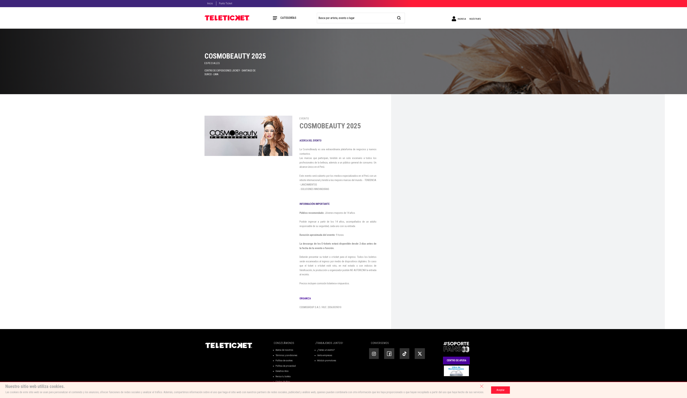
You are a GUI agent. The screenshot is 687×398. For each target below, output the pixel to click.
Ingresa (461, 19)
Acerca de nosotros (284, 350)
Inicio (210, 3)
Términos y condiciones (286, 355)
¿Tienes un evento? (326, 350)
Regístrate (475, 19)
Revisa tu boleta (283, 376)
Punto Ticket (225, 3)
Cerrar (481, 386)
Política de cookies (284, 360)
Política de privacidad (286, 366)
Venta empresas (324, 355)
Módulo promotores (326, 360)
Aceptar (500, 390)
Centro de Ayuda (456, 360)
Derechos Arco (282, 371)
